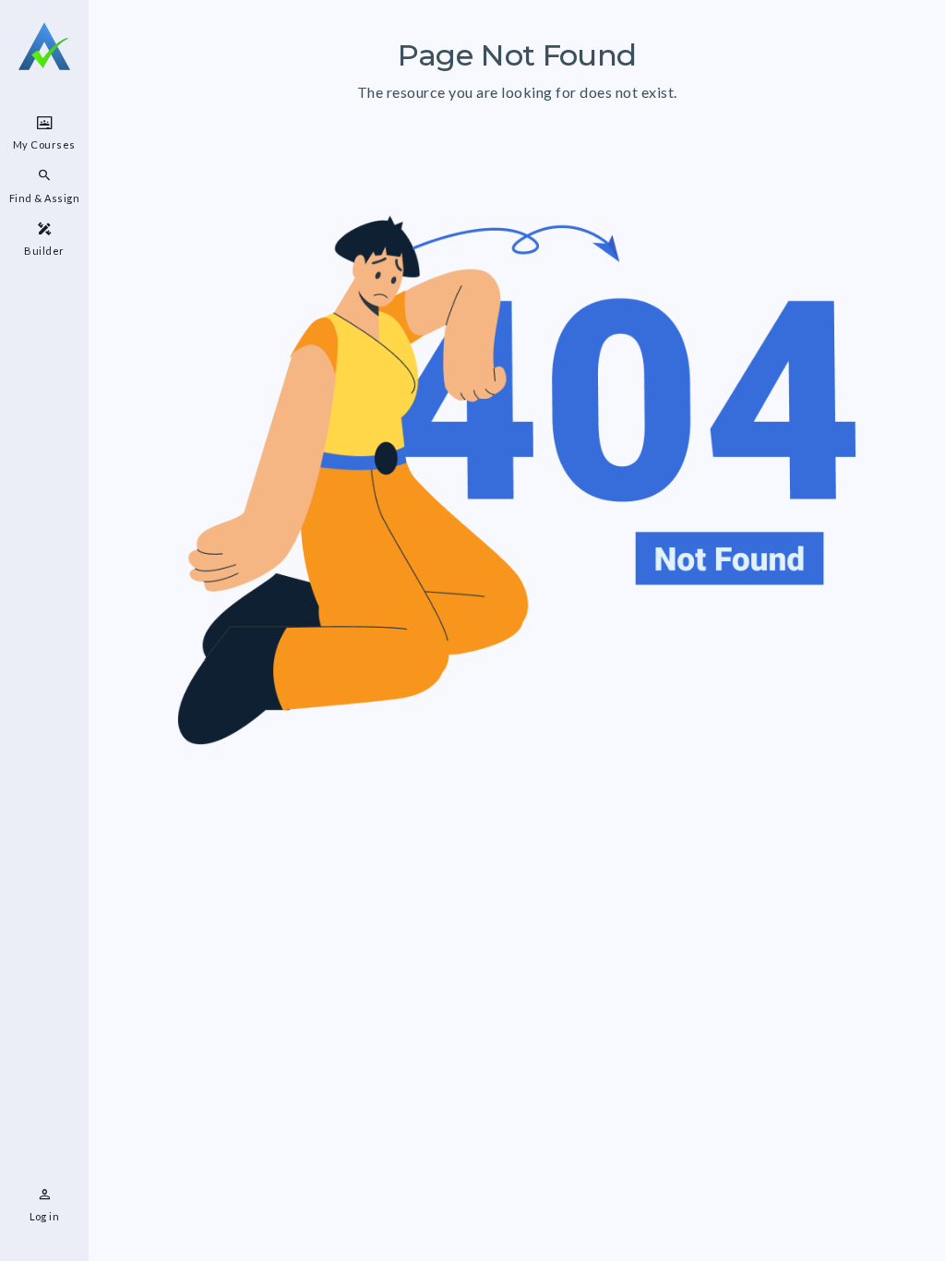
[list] (44, 186)
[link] (44, 133)
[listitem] (44, 1205)
